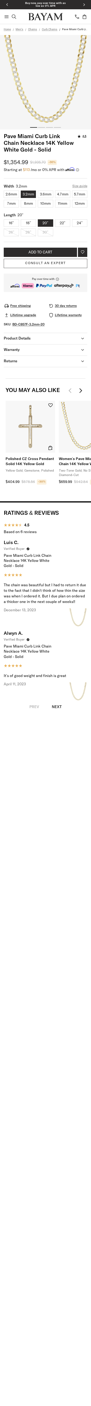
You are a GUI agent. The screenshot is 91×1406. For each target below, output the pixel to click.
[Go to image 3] (49, 127)
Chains (32, 29)
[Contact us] (77, 16)
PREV (34, 707)
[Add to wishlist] (82, 252)
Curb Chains (49, 29)
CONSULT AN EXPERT (45, 263)
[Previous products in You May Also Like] (71, 390)
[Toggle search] (14, 16)
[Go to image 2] (41, 127)
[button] (45, 283)
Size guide (79, 186)
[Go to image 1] (33, 127)
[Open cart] (84, 16)
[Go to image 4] (57, 127)
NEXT (57, 707)
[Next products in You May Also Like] (80, 390)
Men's (19, 29)
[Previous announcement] (7, 4)
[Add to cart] (50, 448)
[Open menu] (6, 16)
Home (7, 29)
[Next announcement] (84, 4)
